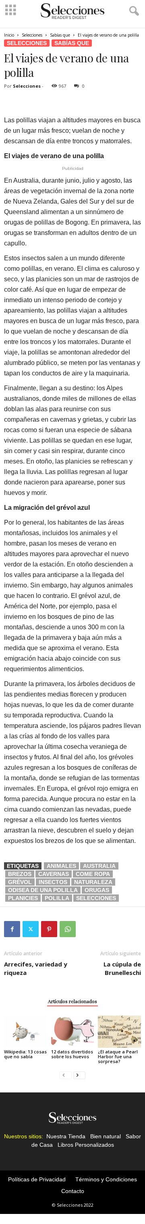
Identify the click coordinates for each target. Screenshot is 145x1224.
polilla (57, 898)
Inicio (9, 35)
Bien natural (105, 1136)
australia (99, 866)
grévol (20, 882)
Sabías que (60, 35)
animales (61, 866)
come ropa (93, 874)
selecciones (96, 898)
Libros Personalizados (86, 1145)
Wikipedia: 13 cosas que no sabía (25, 1054)
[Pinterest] (49, 929)
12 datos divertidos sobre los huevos (72, 1054)
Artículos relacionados (72, 1001)
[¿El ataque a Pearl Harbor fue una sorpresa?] (119, 1032)
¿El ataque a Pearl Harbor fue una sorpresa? (118, 1056)
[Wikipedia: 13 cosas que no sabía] (25, 1032)
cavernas (53, 874)
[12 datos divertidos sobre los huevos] (72, 1032)
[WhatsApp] (68, 929)
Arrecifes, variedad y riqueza (35, 968)
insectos (53, 882)
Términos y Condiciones (106, 1179)
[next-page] (79, 1075)
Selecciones (32, 35)
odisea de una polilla (43, 890)
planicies (23, 898)
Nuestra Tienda (65, 1136)
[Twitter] (31, 929)
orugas (97, 890)
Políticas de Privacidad (37, 1179)
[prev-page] (66, 1075)
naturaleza (93, 882)
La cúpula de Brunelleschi (122, 968)
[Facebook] (12, 929)
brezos (19, 874)
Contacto (72, 1191)
